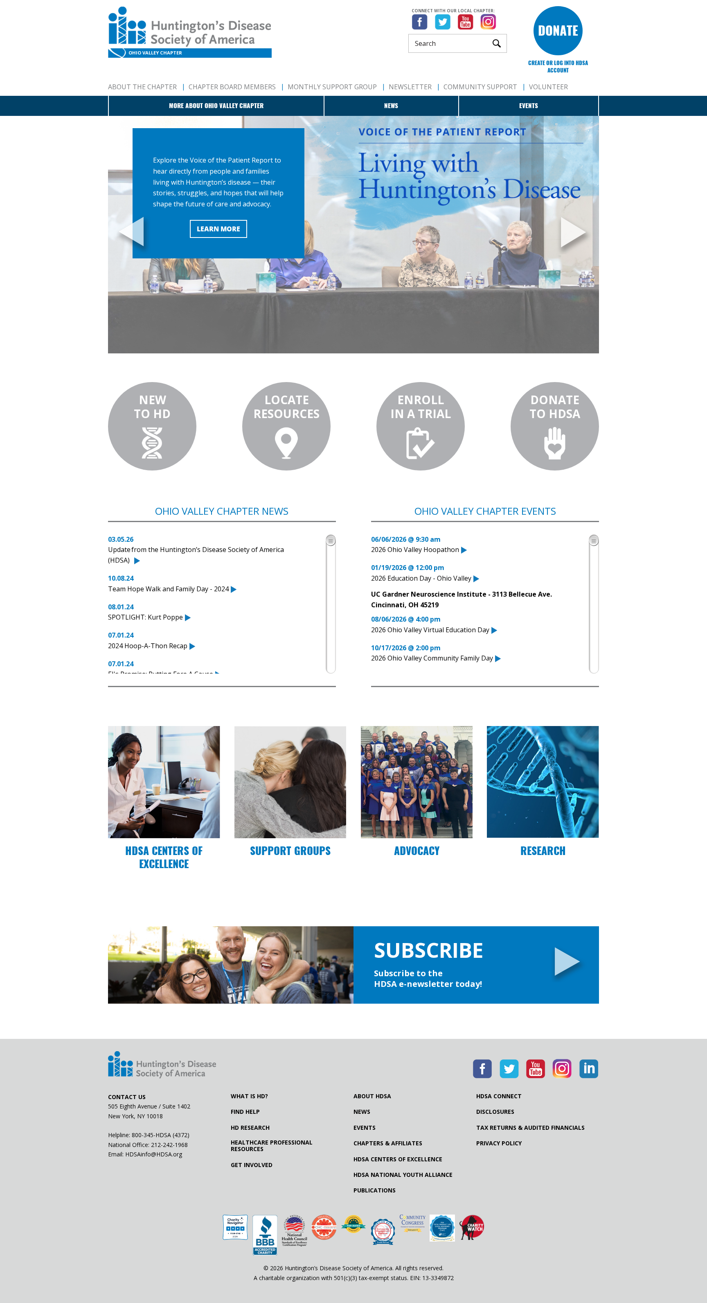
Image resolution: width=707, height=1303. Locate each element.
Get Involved (251, 1165)
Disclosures (495, 1111)
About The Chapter (142, 86)
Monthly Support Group (332, 86)
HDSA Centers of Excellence (398, 1159)
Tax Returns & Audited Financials (530, 1127)
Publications (375, 1190)
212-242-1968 (169, 1145)
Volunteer (548, 86)
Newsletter (410, 86)
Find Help (245, 1111)
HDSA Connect (499, 1096)
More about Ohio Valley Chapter (216, 106)
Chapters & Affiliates (388, 1143)
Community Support (480, 86)
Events (528, 106)
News (391, 106)
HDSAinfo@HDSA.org (153, 1154)
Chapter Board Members (232, 86)
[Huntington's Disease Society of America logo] (162, 1065)
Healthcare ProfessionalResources (272, 1145)
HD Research (250, 1127)
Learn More (218, 228)
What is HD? (249, 1096)
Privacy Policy (499, 1143)
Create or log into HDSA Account (558, 66)
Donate (558, 30)
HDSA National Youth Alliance (403, 1175)
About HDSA (372, 1096)
